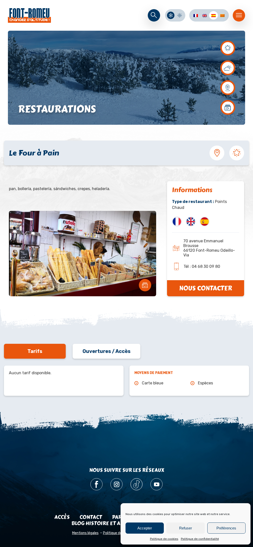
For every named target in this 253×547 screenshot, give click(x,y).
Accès (62, 517)
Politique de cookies (164, 539)
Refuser (185, 528)
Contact (91, 517)
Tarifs (34, 351)
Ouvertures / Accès (106, 351)
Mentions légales (85, 533)
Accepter (144, 528)
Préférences (226, 528)
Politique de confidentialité (200, 539)
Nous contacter (205, 288)
